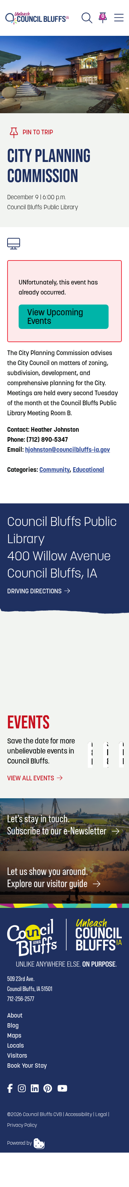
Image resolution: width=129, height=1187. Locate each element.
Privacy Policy (22, 1125)
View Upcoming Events (55, 317)
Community (54, 470)
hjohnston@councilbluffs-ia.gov (67, 450)
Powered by (19, 1143)
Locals (15, 1046)
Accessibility (78, 1114)
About (15, 1016)
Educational (88, 470)
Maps (14, 1036)
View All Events (31, 779)
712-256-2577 (20, 998)
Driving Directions (35, 592)
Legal (101, 1114)
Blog (13, 1026)
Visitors (17, 1056)
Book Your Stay (27, 1066)
